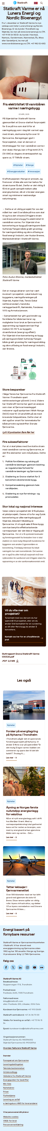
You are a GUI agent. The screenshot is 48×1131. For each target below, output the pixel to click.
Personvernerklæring (13, 1124)
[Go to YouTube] (34, 967)
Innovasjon (35, 171)
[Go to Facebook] (6, 967)
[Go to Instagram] (27, 967)
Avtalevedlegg (10, 1072)
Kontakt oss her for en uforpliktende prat (22, 638)
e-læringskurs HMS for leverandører (20, 1103)
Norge (31, 165)
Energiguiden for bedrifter (16, 1080)
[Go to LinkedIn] (20, 967)
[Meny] (3, 3)
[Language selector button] (36, 3)
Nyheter (19, 165)
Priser (6, 1091)
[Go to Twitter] (13, 967)
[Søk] (41, 3)
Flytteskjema (9, 1095)
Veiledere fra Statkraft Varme (17, 1076)
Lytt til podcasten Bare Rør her (18, 432)
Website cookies (10, 1117)
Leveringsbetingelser (13, 1064)
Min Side (7, 1084)
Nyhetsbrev (8, 1088)
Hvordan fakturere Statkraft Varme (20, 1048)
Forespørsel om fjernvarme (16, 1060)
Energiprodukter (17, 171)
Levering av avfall (11, 1099)
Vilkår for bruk (10, 1121)
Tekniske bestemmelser (14, 1068)
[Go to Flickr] (42, 967)
